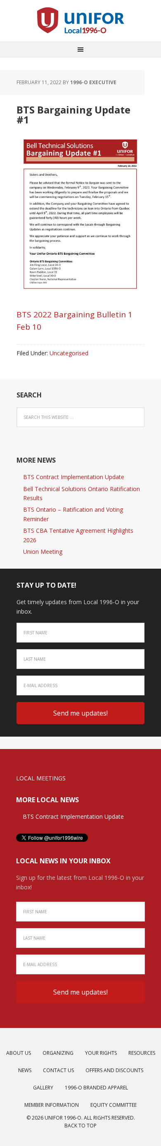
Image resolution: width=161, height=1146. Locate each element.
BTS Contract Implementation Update (73, 477)
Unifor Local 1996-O (80, 20)
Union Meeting (42, 551)
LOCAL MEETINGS (41, 778)
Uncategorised (69, 353)
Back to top (80, 1125)
